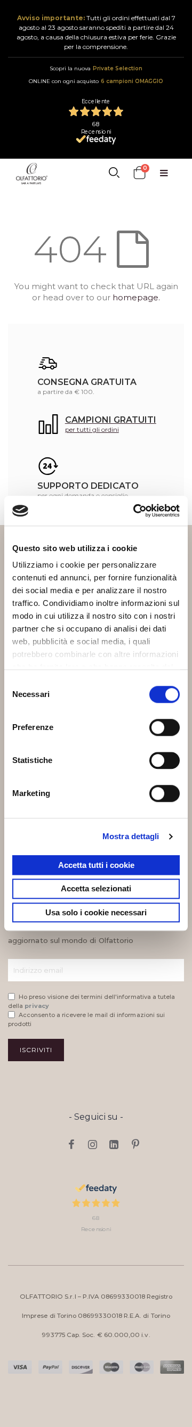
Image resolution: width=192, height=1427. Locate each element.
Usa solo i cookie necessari (96, 912)
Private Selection (117, 68)
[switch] (164, 728)
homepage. (136, 297)
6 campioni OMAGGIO (132, 81)
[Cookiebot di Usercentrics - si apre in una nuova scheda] (135, 511)
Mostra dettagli (130, 836)
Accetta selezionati (96, 888)
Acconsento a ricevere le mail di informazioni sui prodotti (86, 1019)
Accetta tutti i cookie (96, 865)
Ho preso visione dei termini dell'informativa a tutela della (91, 1001)
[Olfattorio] (31, 173)
